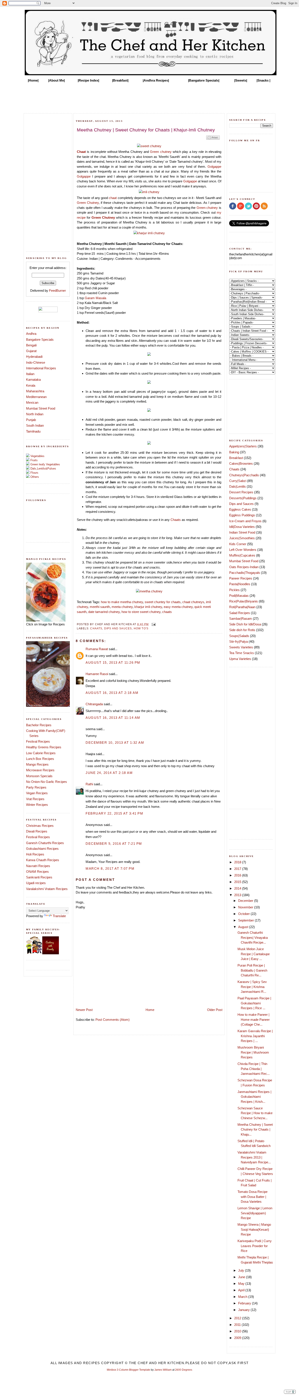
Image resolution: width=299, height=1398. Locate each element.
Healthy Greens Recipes (43, 747)
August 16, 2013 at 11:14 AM (113, 717)
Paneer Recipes (240, 578)
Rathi (89, 784)
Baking (234, 452)
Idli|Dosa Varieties (242, 527)
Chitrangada (94, 704)
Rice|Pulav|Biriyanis (243, 601)
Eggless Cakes (240, 509)
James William (163, 1369)
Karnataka (33, 379)
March (243, 1297)
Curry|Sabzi (237, 481)
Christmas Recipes (40, 825)
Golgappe (214, 166)
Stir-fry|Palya (238, 641)
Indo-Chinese (35, 362)
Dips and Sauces (118, 628)
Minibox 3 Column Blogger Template (128, 1369)
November (246, 907)
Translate (59, 916)
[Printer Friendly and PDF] (213, 139)
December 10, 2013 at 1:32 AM (115, 742)
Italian (30, 374)
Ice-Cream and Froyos (245, 521)
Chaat (81, 152)
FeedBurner (57, 290)
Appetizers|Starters (243, 446)
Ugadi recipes (36, 883)
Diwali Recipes (36, 831)
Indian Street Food (242, 532)
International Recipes (41, 368)
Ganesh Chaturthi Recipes (45, 843)
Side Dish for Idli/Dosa (245, 624)
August (243, 927)
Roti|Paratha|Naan (242, 607)
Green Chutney (88, 202)
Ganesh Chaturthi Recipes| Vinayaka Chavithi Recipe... (252, 937)
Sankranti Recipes (39, 877)
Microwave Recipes (40, 770)
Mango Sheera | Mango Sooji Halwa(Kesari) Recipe (254, 1229)
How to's (141, 628)
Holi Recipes (35, 854)
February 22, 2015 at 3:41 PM (114, 813)
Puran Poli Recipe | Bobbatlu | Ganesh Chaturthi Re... (252, 970)
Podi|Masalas (239, 595)
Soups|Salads (239, 636)
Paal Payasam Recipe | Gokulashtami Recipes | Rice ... (254, 1003)
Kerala (30, 385)
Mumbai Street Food (40, 408)
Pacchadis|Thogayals (244, 572)
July (241, 1270)
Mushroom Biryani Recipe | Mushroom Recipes (253, 1052)
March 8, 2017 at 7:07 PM (110, 868)
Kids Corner (237, 544)
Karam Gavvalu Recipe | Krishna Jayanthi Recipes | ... (255, 1036)
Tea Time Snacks (241, 653)
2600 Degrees (183, 1369)
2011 (238, 1324)
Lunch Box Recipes (40, 759)
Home (150, 1010)
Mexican (32, 402)
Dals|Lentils (237, 486)
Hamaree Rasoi (97, 674)
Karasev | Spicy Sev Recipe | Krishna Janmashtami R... (252, 986)
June (242, 1277)
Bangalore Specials (40, 339)
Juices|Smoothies (242, 538)
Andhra (31, 333)
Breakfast (236, 458)
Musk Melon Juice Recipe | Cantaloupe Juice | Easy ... (253, 954)
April (241, 1290)
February (245, 1303)
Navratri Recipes (38, 866)
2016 (238, 875)
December (246, 900)
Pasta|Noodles (239, 584)
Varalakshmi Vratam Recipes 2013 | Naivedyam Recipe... (254, 1157)
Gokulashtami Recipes (42, 848)
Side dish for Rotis (242, 630)
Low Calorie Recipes (41, 753)
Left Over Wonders (242, 550)
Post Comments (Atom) (112, 1019)
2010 (238, 1331)
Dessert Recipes (241, 492)
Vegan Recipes (37, 793)
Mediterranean (36, 397)
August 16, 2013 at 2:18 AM (112, 693)
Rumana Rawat (97, 649)
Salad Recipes (239, 613)
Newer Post (84, 1010)
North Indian (34, 414)
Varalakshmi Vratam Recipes (47, 889)
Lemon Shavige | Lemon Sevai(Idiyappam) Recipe (254, 1213)
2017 (238, 869)
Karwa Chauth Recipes (42, 860)
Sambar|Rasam (240, 618)
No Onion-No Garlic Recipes (46, 782)
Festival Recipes (38, 741)
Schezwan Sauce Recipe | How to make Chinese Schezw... (255, 1113)
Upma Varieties (240, 659)
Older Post (214, 1010)
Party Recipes (36, 787)
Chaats (176, 520)
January (244, 1310)
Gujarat (31, 351)
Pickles (234, 590)
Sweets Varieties (241, 647)
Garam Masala (95, 298)
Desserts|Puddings (243, 498)
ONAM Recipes (37, 871)
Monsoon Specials (39, 776)
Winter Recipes (37, 804)
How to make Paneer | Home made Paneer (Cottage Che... (253, 1019)
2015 (238, 882)
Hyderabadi (34, 356)
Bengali (31, 345)
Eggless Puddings (242, 515)
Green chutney (160, 152)
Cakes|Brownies (241, 463)
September (246, 920)
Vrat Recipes (35, 799)
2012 (238, 1318)
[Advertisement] (149, 96)
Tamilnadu (33, 431)
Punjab (31, 420)
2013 (238, 895)
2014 (238, 888)
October (244, 914)
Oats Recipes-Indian (244, 567)
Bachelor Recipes (38, 725)
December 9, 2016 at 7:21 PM (114, 843)
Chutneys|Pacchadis (244, 475)
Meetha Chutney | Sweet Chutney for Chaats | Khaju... (255, 1129)
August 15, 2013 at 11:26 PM (113, 662)
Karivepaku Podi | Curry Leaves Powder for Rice (254, 1246)
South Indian (35, 425)
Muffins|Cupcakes (242, 555)
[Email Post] (153, 624)
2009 (238, 1338)
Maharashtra (35, 391)
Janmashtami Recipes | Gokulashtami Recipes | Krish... (254, 1096)
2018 (238, 862)
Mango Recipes (37, 764)
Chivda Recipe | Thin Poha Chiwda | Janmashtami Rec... (253, 1068)
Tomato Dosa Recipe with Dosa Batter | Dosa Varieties (252, 1196)
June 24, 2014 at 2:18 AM (109, 773)
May (241, 1283)
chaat (113, 198)
